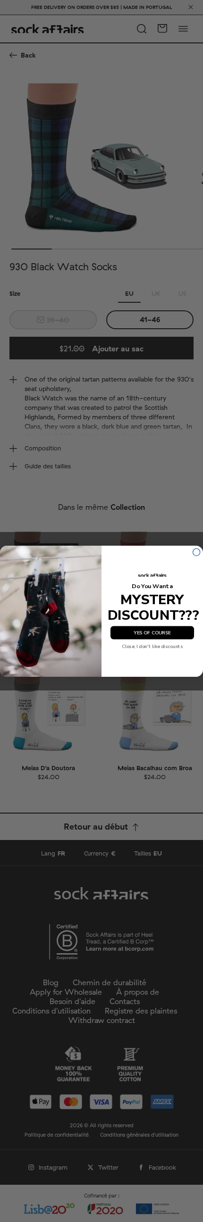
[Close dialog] (196, 552)
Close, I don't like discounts (152, 646)
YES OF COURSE (152, 632)
